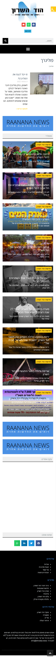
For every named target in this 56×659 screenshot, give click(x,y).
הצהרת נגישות (43, 572)
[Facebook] (34, 25)
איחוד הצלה (44, 620)
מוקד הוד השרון (43, 612)
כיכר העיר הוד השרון (41, 585)
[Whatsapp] (29, 25)
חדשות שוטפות (43, 588)
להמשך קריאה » (21, 109)
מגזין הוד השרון (43, 591)
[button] (53, 9)
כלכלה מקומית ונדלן (41, 599)
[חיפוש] (5, 41)
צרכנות (46, 594)
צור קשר (46, 570)
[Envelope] (24, 25)
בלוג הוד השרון (43, 596)
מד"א (47, 618)
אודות (46, 564)
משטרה (46, 615)
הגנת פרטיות (44, 567)
